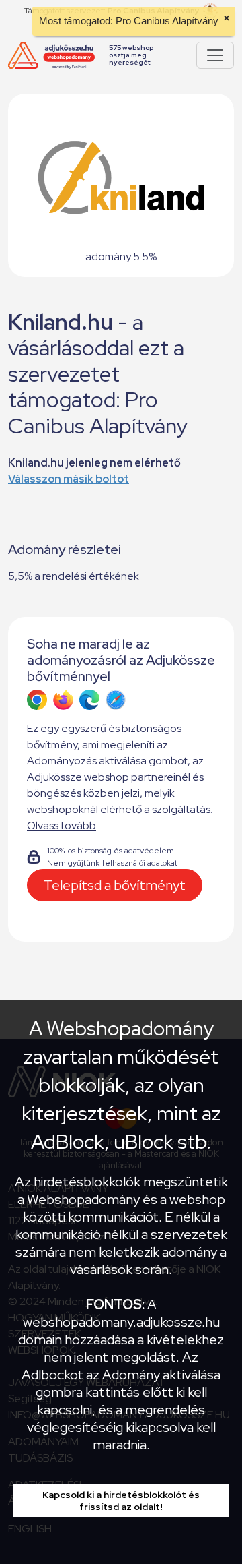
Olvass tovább (61, 825)
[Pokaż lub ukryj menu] (215, 55)
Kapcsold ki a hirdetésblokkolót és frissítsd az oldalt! (121, 1500)
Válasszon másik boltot (68, 479)
